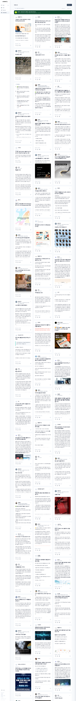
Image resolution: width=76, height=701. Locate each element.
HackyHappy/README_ (39, 328)
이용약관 (2, 694)
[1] (16, 262)
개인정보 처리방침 (3, 695)
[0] (16, 45)
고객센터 (2, 693)
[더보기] (30, 17)
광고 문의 (2, 696)
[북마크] (30, 45)
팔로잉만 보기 (69, 8)
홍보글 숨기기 (64, 8)
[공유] (20, 45)
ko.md (45, 328)
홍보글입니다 (17, 202)
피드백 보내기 (2, 692)
